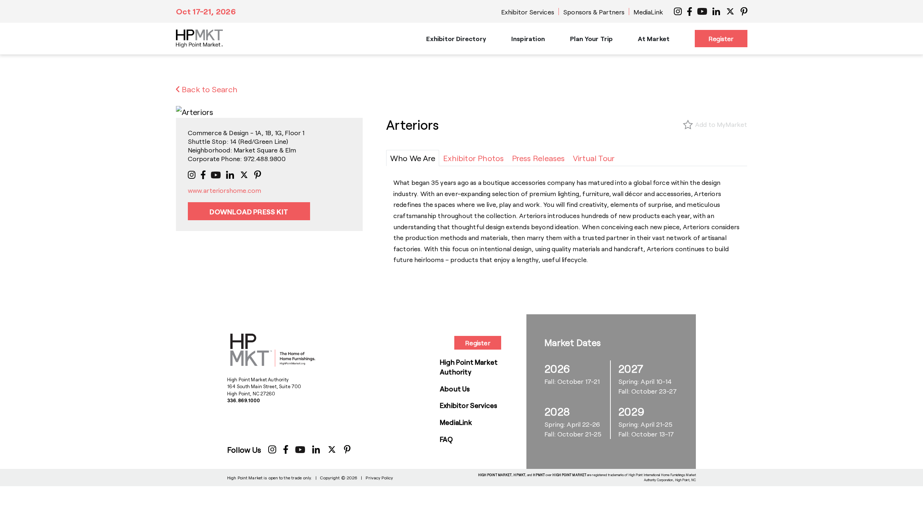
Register (720, 39)
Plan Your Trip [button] (591, 39)
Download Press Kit (248, 211)
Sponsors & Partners (593, 12)
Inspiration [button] (528, 39)
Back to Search (208, 89)
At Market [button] (654, 39)
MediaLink (648, 12)
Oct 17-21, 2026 (206, 11)
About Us (455, 389)
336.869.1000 (243, 400)
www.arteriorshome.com (224, 190)
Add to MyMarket (721, 124)
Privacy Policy (379, 477)
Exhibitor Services (527, 12)
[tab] (412, 158)
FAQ (446, 439)
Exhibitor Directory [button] (456, 39)
